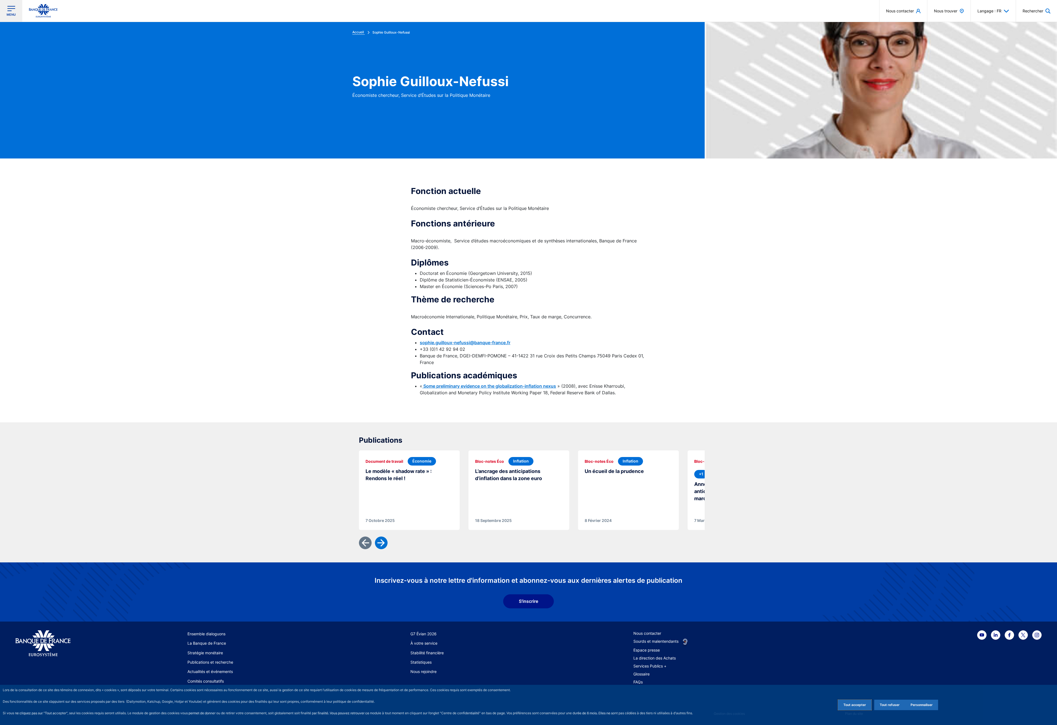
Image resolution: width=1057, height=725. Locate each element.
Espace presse (646, 650)
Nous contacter (647, 633)
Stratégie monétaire (205, 652)
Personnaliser (922, 705)
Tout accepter (854, 705)
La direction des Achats (654, 658)
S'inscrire (528, 601)
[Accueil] (69, 643)
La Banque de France (206, 643)
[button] (1036, 11)
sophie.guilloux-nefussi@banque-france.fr (465, 342)
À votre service (423, 643)
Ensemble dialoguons (206, 633)
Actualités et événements (210, 671)
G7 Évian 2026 (423, 633)
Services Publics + (649, 666)
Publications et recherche (210, 662)
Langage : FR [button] (989, 11)
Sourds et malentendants (656, 641)
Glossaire (641, 674)
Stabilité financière (427, 652)
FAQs (638, 682)
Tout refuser (890, 705)
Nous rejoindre (423, 671)
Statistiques (421, 662)
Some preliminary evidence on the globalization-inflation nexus (489, 386)
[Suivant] (381, 543)
